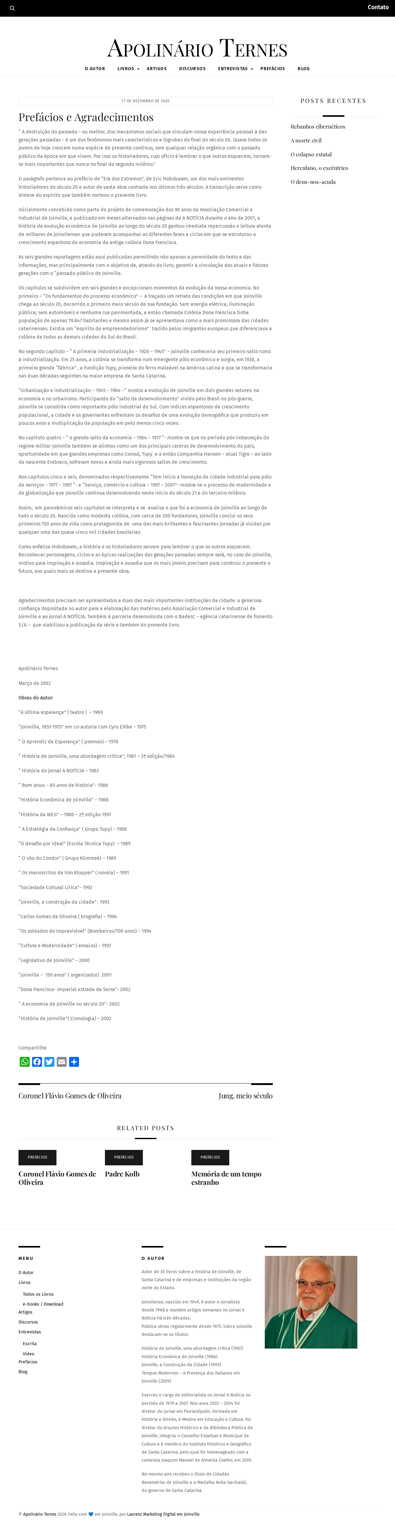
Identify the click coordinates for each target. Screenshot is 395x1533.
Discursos (192, 68)
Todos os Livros (38, 1294)
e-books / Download (43, 1304)
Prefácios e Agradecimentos (86, 116)
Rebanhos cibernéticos (318, 126)
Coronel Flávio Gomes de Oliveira (70, 1095)
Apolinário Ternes (39, 1514)
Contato (378, 7)
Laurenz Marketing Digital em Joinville (163, 1514)
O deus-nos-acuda (313, 181)
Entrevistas (233, 68)
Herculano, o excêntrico (319, 167)
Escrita (30, 1343)
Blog (304, 68)
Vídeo (28, 1354)
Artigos (157, 68)
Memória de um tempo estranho (226, 1178)
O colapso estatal (311, 154)
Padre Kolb (122, 1173)
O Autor (95, 68)
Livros (126, 68)
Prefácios (272, 68)
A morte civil (306, 140)
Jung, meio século (245, 1095)
